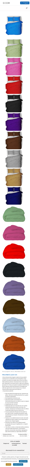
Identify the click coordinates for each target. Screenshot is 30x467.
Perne (12, 371)
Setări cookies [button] (23, 461)
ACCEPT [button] (8, 464)
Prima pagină (6, 371)
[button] (24, 3)
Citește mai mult (18, 464)
